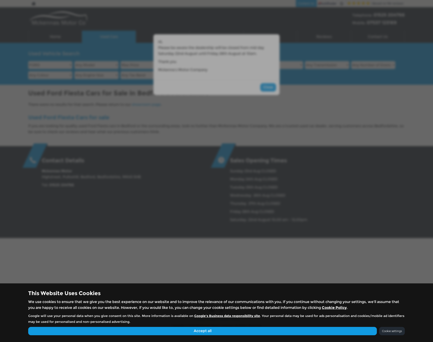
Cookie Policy (334, 307)
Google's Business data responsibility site (227, 316)
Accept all (203, 331)
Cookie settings (392, 331)
